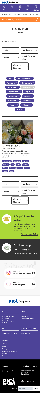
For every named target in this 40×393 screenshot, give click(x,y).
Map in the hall (25, 333)
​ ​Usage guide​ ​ (6, 349)
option (6, 57)
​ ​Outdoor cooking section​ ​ (30, 253)
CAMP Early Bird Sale (29, 57)
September (13, 96)
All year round (13, 92)
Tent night (11, 83)
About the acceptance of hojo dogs (9, 352)
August (27, 92)
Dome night (12, 87)
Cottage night (27, 83)
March (19, 109)
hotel (6, 50)
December (26, 100)
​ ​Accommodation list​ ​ (8, 316)
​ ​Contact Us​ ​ (25, 14)
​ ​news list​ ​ (5, 343)
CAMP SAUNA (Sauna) (27, 319)
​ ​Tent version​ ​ (17, 253)
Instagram (31, 14)
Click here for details (29, 234)
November (12, 100)
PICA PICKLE (25, 316)
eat (3, 328)
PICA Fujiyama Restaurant (10, 333)
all (10, 78)
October (27, 96)
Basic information (28, 328)
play (23, 311)
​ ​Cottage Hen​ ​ (26, 250)
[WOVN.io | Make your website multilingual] (36, 388)
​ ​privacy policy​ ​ (8, 371)
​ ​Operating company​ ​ (29, 366)
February (26, 105)
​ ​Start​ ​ (15, 250)
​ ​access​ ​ (4, 14)
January (12, 105)
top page (4, 41)
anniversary (27, 87)
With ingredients (24, 78)
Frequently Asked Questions (14, 14)
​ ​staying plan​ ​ (28, 50)
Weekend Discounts (17, 66)
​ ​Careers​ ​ (5, 366)
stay (3, 311)
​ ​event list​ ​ (5, 340)
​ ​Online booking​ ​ (12, 19)
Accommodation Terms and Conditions (27, 372)
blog (37, 14)
